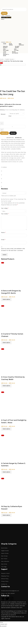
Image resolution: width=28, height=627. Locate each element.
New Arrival (4, 564)
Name (3, 232)
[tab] (10, 137)
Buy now (13, 133)
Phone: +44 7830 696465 (8, 593)
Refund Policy (4, 578)
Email (3, 239)
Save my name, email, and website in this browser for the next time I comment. (13, 249)
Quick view (3, 303)
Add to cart (4, 133)
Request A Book (5, 573)
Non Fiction (4, 558)
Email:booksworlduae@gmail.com (10, 590)
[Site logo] (9, 3)
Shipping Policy (5, 576)
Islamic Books (4, 553)
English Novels (9, 59)
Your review (5, 214)
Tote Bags (4, 566)
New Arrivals (4, 556)
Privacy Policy (4, 581)
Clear (10, 116)
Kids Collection (5, 561)
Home (2, 59)
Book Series (4, 548)
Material (3, 114)
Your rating (4, 208)
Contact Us (4, 584)
